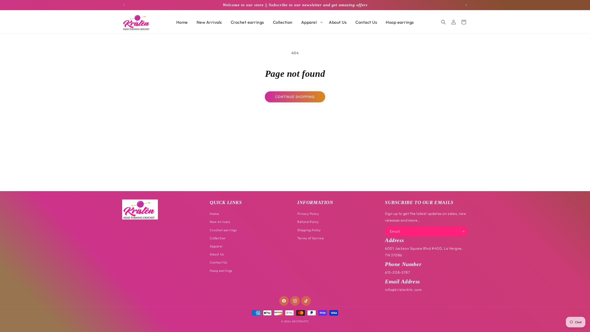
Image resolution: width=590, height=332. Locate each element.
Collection (218, 238)
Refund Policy (308, 222)
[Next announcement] (466, 5)
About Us (217, 254)
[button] (311, 22)
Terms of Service (310, 238)
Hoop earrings (221, 271)
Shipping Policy (309, 230)
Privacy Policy (308, 214)
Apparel (216, 246)
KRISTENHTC (300, 321)
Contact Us (218, 262)
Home (214, 214)
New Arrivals (220, 222)
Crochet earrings (223, 230)
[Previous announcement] (124, 5)
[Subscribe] (462, 231)
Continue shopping (295, 97)
